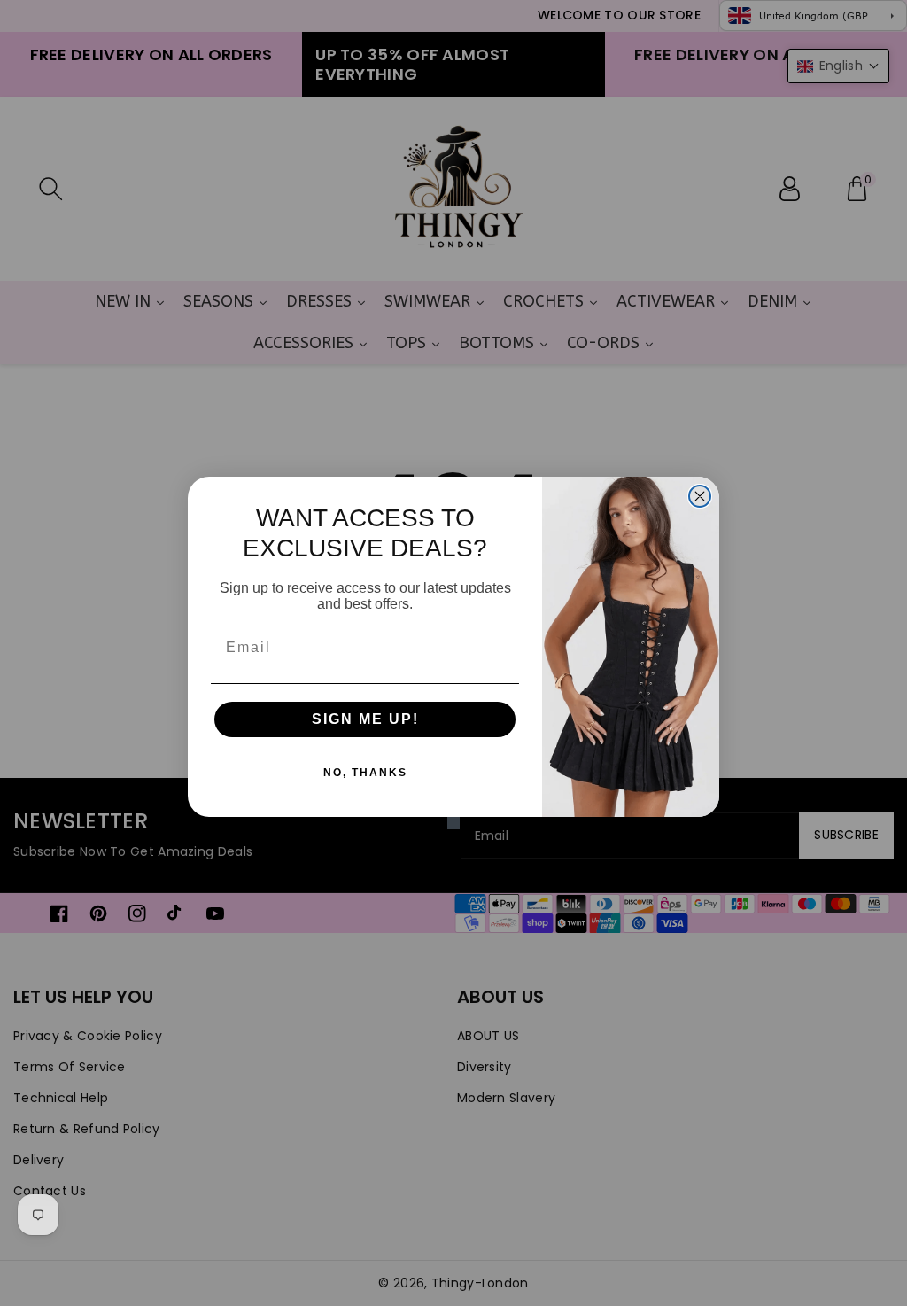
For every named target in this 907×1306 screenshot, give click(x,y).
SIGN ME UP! (365, 719)
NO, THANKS (365, 772)
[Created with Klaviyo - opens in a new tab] (453, 823)
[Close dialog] (699, 496)
